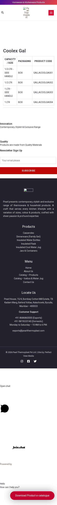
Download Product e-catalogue (32, 495)
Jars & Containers (28, 250)
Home (28, 268)
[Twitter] (35, 361)
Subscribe (28, 170)
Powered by (6, 464)
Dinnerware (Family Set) (28, 236)
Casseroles (28, 233)
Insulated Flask (28, 243)
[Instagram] (21, 361)
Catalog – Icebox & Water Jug (28, 278)
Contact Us (28, 282)
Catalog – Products (28, 275)
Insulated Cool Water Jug (28, 247)
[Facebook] (28, 361)
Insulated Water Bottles (28, 240)
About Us (28, 271)
